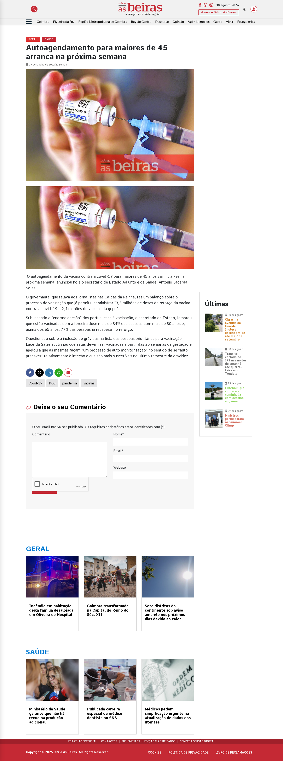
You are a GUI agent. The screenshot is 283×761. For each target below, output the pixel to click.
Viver (229, 21)
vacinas (88, 383)
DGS (52, 383)
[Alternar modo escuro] (244, 9)
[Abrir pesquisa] (34, 9)
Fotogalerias (246, 21)
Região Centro (141, 21)
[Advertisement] (225, 99)
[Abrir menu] (29, 21)
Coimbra (43, 21)
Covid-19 (35, 383)
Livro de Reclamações (234, 752)
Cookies (154, 752)
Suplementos (131, 741)
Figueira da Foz (64, 21)
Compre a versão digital (197, 741)
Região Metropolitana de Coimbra (102, 21)
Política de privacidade (188, 752)
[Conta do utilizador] (253, 9)
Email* (118, 451)
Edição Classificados (159, 741)
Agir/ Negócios (199, 21)
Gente (217, 21)
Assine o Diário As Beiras (218, 12)
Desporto (162, 21)
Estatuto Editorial (82, 741)
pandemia (69, 383)
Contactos (109, 741)
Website (119, 467)
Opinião (178, 21)
